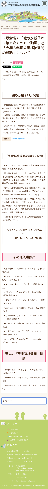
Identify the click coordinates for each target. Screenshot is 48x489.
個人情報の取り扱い (29, 455)
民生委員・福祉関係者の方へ (19, 440)
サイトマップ (27, 461)
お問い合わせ (27, 458)
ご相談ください (14, 430)
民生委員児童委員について (18, 436)
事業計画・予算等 (13, 455)
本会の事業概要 (12, 451)
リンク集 (25, 451)
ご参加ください (14, 433)
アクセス (10, 461)
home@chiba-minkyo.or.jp (25, 481)
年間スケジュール (13, 458)
